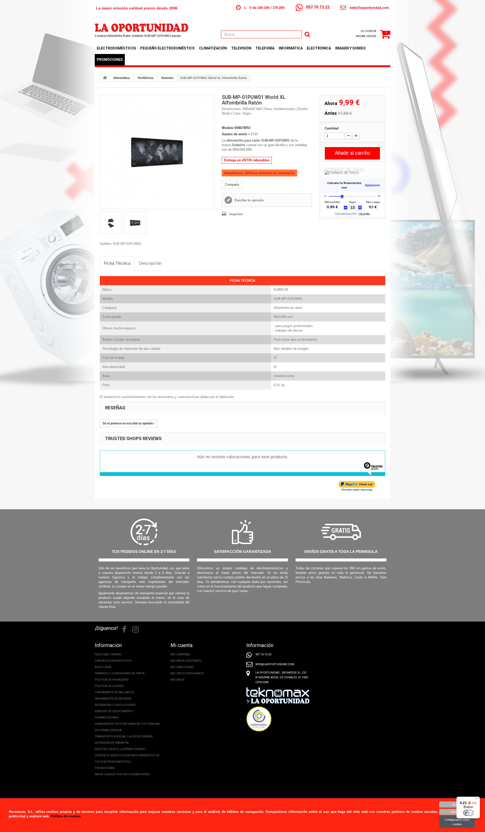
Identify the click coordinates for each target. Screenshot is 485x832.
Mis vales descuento (186, 660)
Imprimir (236, 214)
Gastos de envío (234, 134)
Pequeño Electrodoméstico (167, 48)
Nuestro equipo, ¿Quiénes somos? (120, 749)
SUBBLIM (281, 289)
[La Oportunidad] (141, 25)
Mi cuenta (181, 645)
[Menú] (477, 800)
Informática (291, 48)
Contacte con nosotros (113, 660)
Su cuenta (368, 31)
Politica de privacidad (112, 679)
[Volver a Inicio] (105, 78)
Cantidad (331, 128)
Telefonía (264, 48)
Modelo (227, 128)
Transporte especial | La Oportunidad (124, 736)
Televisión (241, 48)
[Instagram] (135, 629)
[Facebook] (124, 629)
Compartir (232, 184)
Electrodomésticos (116, 48)
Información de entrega (113, 698)
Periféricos (146, 78)
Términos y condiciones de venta (119, 673)
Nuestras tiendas (108, 654)
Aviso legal (103, 667)
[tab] (117, 263)
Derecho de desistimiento (114, 711)
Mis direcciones (182, 667)
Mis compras (180, 654)
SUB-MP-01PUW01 (288, 299)
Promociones (110, 60)
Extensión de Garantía (112, 742)
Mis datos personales (187, 673)
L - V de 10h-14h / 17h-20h (264, 8)
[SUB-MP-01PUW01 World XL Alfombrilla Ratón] (157, 152)
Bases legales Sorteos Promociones (122, 774)
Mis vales (178, 679)
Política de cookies (109, 686)
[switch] (468, 813)
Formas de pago (107, 717)
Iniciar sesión (366, 36)
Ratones (167, 78)
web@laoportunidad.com (369, 8)
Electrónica (319, 48)
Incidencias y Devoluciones (115, 705)
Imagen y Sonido (350, 48)
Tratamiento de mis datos (114, 692)
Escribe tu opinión (249, 200)
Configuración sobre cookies (457, 822)
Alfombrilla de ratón (288, 308)
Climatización (213, 48)
